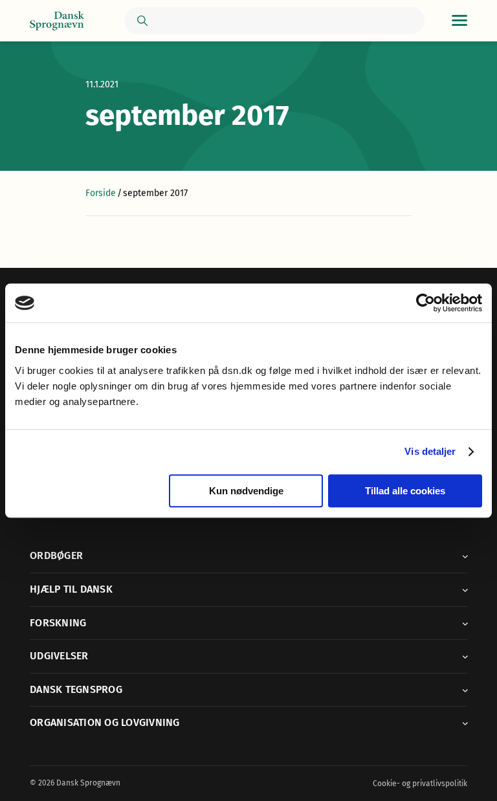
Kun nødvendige (246, 490)
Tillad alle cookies (405, 490)
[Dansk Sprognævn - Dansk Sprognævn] (57, 21)
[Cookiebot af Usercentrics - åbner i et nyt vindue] (425, 303)
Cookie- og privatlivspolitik (420, 783)
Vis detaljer (430, 451)
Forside (100, 193)
